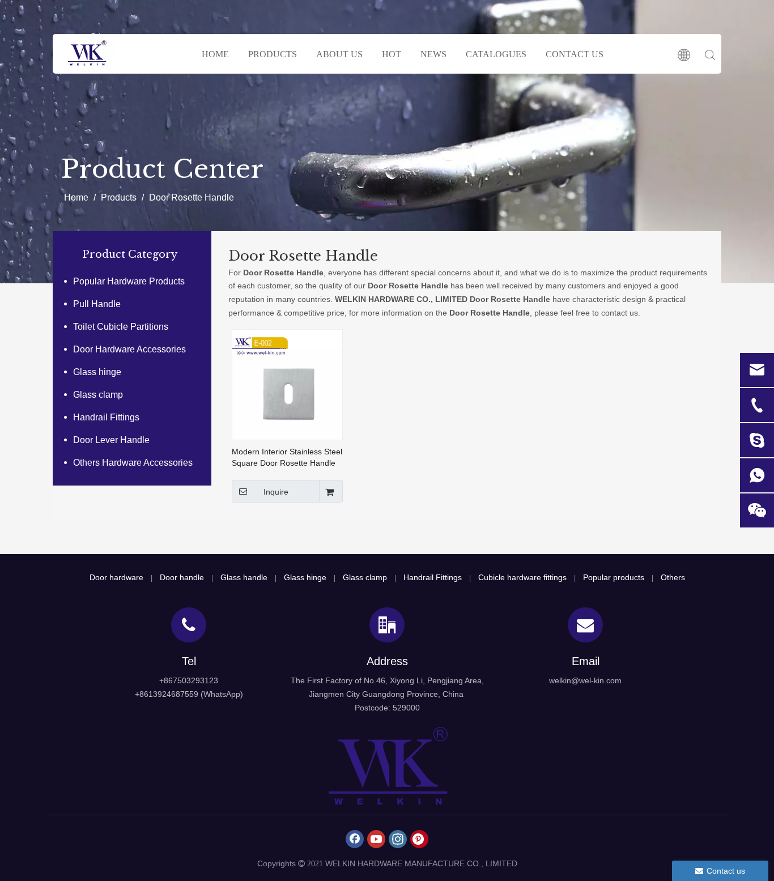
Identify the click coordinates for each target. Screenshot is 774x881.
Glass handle (243, 577)
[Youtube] (376, 839)
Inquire (275, 491)
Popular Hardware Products (129, 281)
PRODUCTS (272, 54)
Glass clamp (98, 394)
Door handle (182, 577)
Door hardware (116, 577)
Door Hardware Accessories (129, 349)
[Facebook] (355, 839)
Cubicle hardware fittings (522, 577)
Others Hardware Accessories (133, 462)
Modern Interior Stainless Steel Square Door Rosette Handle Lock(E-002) (287, 458)
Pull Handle (97, 304)
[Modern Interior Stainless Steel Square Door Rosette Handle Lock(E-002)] (287, 383)
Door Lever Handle (111, 440)
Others (673, 577)
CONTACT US (574, 54)
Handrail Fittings (106, 417)
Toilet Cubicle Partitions (120, 326)
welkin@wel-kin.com (585, 680)
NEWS (433, 54)
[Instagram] (398, 839)
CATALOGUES (496, 54)
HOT (391, 54)
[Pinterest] (419, 839)
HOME (215, 54)
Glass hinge (97, 372)
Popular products (613, 577)
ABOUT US (339, 54)
